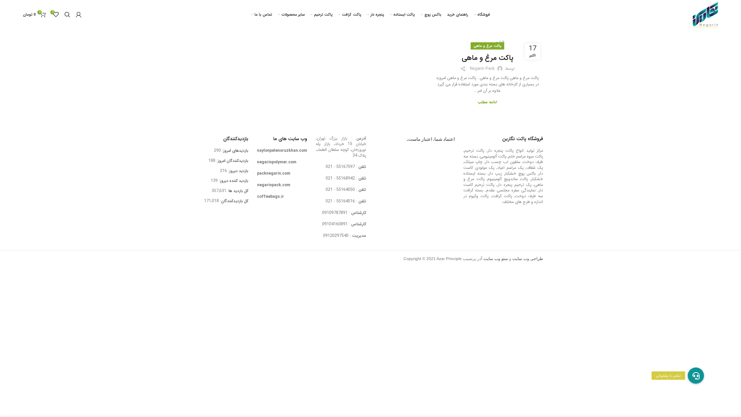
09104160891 (335, 224)
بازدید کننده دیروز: (233, 181)
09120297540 (336, 236)
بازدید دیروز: (237, 171)
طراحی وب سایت (527, 259)
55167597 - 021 (340, 167)
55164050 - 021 (340, 189)
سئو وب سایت (495, 259)
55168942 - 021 (340, 178)
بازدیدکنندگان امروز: (231, 161)
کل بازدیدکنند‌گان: (233, 201)
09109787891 (335, 213)
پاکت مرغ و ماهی (487, 46)
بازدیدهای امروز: (234, 150)
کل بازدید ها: (237, 191)
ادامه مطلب (487, 102)
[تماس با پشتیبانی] (696, 375)
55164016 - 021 (340, 201)
